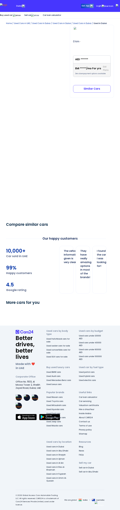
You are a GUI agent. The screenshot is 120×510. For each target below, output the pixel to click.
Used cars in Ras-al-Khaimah (55, 468)
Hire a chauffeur (86, 409)
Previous (56, 268)
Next (109, 268)
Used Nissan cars (54, 397)
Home (9, 23)
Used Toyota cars (54, 401)
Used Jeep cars (53, 421)
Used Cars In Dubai (41, 23)
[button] (99, 503)
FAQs (81, 454)
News (81, 450)
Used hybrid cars (87, 376)
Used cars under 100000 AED (90, 358)
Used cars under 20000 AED (90, 337)
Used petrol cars (87, 372)
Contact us (84, 421)
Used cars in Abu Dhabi (57, 450)
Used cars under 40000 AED (90, 344)
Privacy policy (85, 429)
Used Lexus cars (54, 384)
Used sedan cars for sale (58, 345)
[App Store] (26, 417)
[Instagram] (35, 398)
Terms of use (85, 425)
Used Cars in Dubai (62, 23)
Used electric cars (87, 380)
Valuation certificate (89, 405)
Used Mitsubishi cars (56, 405)
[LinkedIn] (19, 406)
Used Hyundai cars (55, 409)
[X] (27, 398)
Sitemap (83, 433)
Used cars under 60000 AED (90, 351)
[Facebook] (19, 398)
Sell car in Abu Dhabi (88, 471)
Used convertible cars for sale (58, 351)
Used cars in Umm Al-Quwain (56, 479)
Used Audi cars (53, 376)
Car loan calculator (52, 15)
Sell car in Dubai (86, 467)
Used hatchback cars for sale (58, 340)
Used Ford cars (53, 413)
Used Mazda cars (54, 425)
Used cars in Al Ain (55, 463)
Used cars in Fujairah (56, 474)
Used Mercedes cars (56, 417)
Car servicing (85, 401)
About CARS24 (86, 417)
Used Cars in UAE (22, 23)
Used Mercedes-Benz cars (58, 380)
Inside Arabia (85, 413)
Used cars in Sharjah (56, 454)
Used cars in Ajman (55, 459)
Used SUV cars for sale (57, 356)
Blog (81, 446)
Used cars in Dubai (55, 446)
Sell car (27, 15)
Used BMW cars (53, 372)
